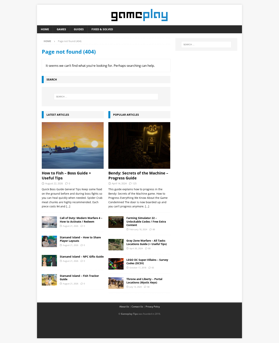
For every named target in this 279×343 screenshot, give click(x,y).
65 (153, 267)
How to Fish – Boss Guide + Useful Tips (66, 175)
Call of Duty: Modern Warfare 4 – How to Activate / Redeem (81, 219)
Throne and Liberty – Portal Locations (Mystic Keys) (144, 280)
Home (45, 29)
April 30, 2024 (136, 248)
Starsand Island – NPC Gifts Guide (82, 256)
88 (154, 229)
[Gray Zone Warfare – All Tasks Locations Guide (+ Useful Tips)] (116, 244)
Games (61, 29)
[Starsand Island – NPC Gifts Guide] (49, 260)
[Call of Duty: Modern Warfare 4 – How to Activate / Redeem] (49, 222)
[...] (68, 206)
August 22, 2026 (54, 183)
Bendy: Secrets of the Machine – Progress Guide (138, 175)
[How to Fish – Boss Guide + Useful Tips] (73, 145)
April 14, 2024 (119, 183)
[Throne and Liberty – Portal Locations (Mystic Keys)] (116, 283)
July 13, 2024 (135, 286)
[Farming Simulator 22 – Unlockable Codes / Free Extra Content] (116, 222)
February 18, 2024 (138, 229)
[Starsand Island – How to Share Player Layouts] (49, 241)
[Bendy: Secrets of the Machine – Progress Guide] (139, 145)
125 (134, 183)
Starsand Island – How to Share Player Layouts (80, 239)
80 (149, 248)
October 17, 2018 (137, 267)
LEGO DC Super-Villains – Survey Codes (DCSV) (147, 261)
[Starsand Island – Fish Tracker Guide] (49, 280)
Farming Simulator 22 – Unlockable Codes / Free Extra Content (146, 221)
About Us (124, 306)
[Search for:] (106, 96)
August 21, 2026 (70, 225)
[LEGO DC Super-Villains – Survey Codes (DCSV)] (116, 264)
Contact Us (137, 306)
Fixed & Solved (102, 29)
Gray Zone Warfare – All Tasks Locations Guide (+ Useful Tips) (146, 242)
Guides (79, 29)
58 (148, 286)
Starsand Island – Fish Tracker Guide (79, 277)
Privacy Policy (153, 306)
